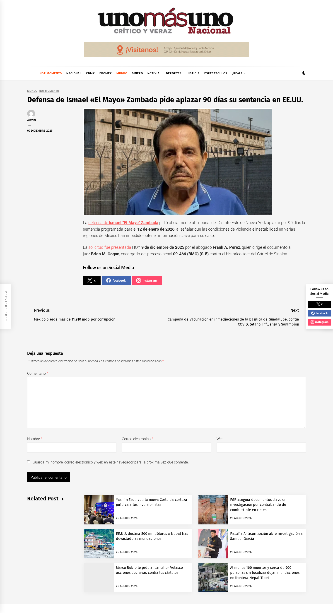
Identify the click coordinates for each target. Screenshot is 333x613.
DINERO (137, 73)
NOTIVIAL (154, 73)
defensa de (123, 222)
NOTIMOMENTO (51, 73)
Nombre (34, 439)
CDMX (90, 73)
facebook (119, 280)
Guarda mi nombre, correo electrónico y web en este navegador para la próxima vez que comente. (111, 462)
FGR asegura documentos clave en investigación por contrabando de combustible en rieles (258, 504)
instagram (150, 280)
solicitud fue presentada (109, 247)
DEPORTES (173, 73)
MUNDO (121, 73)
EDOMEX (105, 73)
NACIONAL (74, 73)
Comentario (37, 373)
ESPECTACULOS (215, 73)
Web (220, 439)
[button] (304, 73)
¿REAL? (237, 73)
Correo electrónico (137, 439)
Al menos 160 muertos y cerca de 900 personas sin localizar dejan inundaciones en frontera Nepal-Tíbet (264, 572)
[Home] (29, 73)
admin (31, 120)
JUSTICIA (193, 73)
